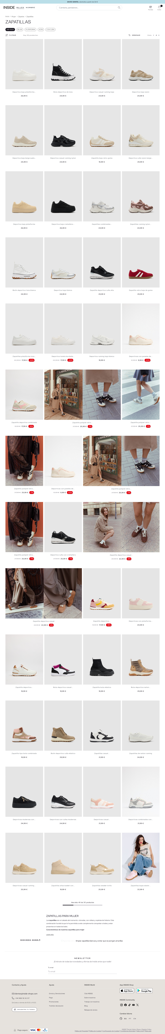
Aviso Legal (140, 1031)
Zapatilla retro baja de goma (141, 290)
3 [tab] (10, 41)
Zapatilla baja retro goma (101, 158)
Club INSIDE (88, 994)
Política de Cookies (95, 1031)
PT (130, 1019)
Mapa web (148, 1031)
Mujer (20, 8)
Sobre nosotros (89, 998)
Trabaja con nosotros (91, 1002)
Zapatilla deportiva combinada (24, 422)
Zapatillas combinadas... (102, 224)
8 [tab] (94, 173)
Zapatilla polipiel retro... (82, 423)
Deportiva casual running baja (102, 92)
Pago (51, 998)
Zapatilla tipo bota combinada (24, 753)
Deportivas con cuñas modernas (63, 819)
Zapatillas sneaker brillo (102, 886)
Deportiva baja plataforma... (24, 92)
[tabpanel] (24, 64)
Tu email (50, 967)
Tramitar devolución (56, 1006)
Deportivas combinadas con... (141, 819)
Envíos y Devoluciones (57, 994)
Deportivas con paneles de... (140, 356)
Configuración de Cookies (110, 1031)
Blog (86, 1006)
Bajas (20, 30)
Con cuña (50, 30)
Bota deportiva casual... (63, 687)
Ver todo (10, 30)
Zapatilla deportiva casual (43, 621)
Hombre (30, 8)
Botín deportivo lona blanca (24, 290)
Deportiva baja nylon (140, 92)
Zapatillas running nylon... (140, 224)
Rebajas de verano (90, 1010)
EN (135, 1019)
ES (125, 1019)
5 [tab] (12, 41)
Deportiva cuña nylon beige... (141, 158)
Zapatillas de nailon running (140, 753)
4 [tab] (11, 41)
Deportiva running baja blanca (102, 356)
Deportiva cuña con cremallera (63, 555)
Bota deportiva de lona (63, 92)
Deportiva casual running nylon (63, 158)
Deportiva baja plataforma (24, 224)
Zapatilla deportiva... (102, 621)
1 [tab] (7, 41)
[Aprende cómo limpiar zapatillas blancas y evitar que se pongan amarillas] (105, 940)
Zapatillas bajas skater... (141, 886)
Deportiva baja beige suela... (24, 158)
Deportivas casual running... (24, 886)
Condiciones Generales (127, 1031)
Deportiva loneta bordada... (63, 356)
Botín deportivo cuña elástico (63, 753)
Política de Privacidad (81, 1031)
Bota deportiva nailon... (141, 687)
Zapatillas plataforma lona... (24, 356)
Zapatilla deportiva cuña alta (102, 290)
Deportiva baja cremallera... (63, 224)
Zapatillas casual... (102, 753)
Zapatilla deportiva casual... (121, 555)
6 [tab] (13, 41)
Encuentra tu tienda (26, 1009)
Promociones (53, 1002)
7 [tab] (92, 41)
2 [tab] (9, 41)
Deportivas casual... (102, 819)
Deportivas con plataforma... (141, 621)
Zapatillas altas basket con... (63, 886)
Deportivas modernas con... (24, 819)
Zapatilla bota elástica (102, 687)
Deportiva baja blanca (63, 290)
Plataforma (30, 30)
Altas (41, 30)
